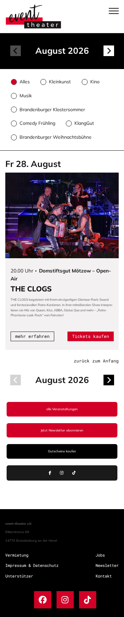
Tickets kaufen (90, 336)
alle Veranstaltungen (62, 409)
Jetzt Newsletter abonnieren (62, 430)
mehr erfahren (32, 336)
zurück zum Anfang (96, 361)
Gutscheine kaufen (62, 451)
